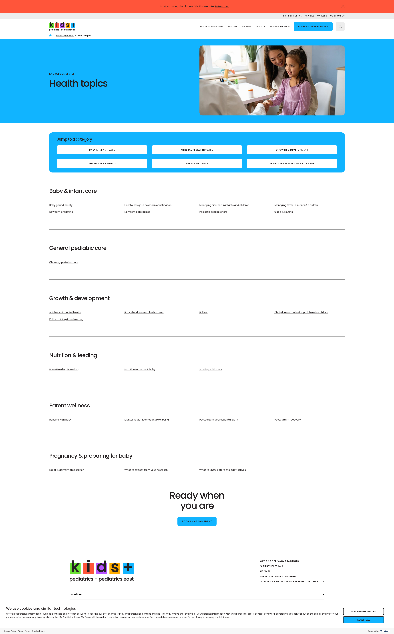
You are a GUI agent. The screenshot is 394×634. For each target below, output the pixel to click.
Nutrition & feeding (102, 163)
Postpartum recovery (287, 419)
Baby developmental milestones (144, 312)
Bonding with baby (60, 419)
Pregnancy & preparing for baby (291, 163)
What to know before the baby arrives (222, 470)
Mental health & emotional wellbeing (146, 419)
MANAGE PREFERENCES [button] (363, 611)
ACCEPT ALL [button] (363, 619)
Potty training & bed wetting (66, 319)
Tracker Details (39, 631)
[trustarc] (385, 631)
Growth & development (292, 149)
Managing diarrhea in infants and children (224, 205)
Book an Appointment (197, 521)
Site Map (265, 571)
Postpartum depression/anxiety (218, 419)
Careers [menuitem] (322, 15)
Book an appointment (313, 26)
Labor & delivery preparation (66, 470)
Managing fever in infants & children (296, 205)
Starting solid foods (210, 369)
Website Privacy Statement (278, 576)
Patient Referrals (271, 566)
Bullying (203, 312)
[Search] (340, 26)
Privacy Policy (24, 631)
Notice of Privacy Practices (279, 561)
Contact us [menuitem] (337, 15)
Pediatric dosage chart (213, 212)
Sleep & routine (283, 212)
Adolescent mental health (65, 312)
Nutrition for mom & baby (139, 369)
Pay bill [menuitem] (309, 15)
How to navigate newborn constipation (147, 205)
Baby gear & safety (60, 205)
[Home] (50, 35)
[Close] (343, 6)
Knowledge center (65, 35)
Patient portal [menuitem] (292, 15)
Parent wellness (197, 163)
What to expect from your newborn (146, 470)
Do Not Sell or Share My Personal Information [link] (291, 581)
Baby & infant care (102, 149)
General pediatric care (197, 149)
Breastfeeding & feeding (63, 369)
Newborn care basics (137, 212)
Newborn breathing (61, 212)
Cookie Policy (10, 631)
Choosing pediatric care (63, 262)
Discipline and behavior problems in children (301, 312)
